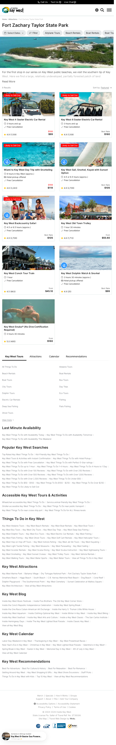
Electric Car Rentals (11, 399)
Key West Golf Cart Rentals (59, 538)
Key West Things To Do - (18, 483)
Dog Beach (86, 577)
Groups (73, 695)
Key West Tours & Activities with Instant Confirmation (26, 458)
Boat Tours (7, 380)
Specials (49, 695)
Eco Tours (63, 393)
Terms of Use (60, 707)
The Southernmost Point (33, 581)
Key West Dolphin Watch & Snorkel (80, 273)
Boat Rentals (65, 373)
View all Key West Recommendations (71, 676)
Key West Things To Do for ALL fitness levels (65, 510)
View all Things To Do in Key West (87, 558)
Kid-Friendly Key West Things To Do (52, 454)
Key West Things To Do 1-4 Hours (52, 466)
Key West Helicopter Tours (86, 538)
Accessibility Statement (69, 703)
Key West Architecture (12, 585)
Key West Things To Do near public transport (63, 506)
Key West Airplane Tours (13, 526)
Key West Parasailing (61, 546)
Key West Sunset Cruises (34, 554)
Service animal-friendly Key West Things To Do (68, 502)
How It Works (62, 695)
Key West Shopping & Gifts (39, 672)
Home (4, 19)
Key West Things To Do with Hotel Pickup (72, 458)
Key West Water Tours (60, 558)
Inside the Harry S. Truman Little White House (73, 609)
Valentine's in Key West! (94, 645)
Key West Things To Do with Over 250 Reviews (68, 470)
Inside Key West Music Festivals (16, 601)
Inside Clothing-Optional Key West (43, 613)
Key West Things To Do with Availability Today (23, 435)
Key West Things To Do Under (65, 478)
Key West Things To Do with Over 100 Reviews (23, 470)
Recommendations (76, 356)
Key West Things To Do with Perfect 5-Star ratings (70, 462)
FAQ (56, 699)
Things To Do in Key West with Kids (18, 676)
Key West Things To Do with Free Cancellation (23, 462)
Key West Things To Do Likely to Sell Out (20, 487)
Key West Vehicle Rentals (82, 554)
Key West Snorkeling (11, 554)
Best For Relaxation (57, 668)
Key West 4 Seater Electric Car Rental (24, 119)
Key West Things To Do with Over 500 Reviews (23, 474)
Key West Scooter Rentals (14, 550)
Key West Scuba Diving (38, 550)
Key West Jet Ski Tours (68, 542)
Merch (40, 695)
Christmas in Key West (40, 645)
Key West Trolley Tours (58, 554)
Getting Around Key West (13, 672)
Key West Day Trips (52, 529)
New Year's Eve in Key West (15, 645)
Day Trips (63, 386)
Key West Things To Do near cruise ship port (22, 510)
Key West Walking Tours (13, 558)
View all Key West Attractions (38, 585)
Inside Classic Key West (78, 621)
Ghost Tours (7, 413)
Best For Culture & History (34, 668)
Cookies (72, 707)
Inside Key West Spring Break (67, 605)
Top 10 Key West (44, 676)
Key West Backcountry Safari (20, 223)
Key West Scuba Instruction (64, 550)
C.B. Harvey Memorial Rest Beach (63, 577)
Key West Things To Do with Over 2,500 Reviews (24, 478)
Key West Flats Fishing (12, 538)
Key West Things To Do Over (88, 483)
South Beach (39, 577)
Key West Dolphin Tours (13, 534)
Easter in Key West (35, 649)
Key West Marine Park (12, 573)
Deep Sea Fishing (10, 406)
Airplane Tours (65, 367)
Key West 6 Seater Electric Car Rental (81, 119)
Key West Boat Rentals (61, 526)
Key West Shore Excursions (66, 672)
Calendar (54, 356)
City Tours (6, 386)
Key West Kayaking (90, 542)
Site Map (43, 718)
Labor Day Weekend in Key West (17, 641)
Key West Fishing (83, 534)
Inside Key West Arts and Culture (42, 617)
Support (39, 699)
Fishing (62, 399)
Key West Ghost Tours (35, 538)
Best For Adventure (11, 668)
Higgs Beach (25, 577)
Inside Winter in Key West (73, 613)
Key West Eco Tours (35, 534)
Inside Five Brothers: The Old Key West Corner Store (58, 601)
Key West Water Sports (36, 558)
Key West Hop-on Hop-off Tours (16, 542)
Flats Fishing (65, 406)
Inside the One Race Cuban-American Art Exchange (26, 609)
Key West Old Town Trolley (76, 223)
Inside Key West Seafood (13, 617)
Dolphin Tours (8, 393)
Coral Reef (98, 577)
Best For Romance (76, 668)
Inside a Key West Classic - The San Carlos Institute (83, 617)
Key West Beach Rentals (38, 526)
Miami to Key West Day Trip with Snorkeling (28, 169)
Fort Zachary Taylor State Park (82, 573)
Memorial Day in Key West (58, 649)
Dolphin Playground (11, 581)
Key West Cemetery (56, 581)
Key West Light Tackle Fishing (15, 546)
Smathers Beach (9, 577)
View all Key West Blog (12, 625)
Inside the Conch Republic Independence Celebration (26, 605)
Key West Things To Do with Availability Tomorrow (69, 435)
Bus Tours (63, 380)
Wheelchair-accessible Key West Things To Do (23, 502)
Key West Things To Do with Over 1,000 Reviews (70, 474)
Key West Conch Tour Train (19, 273)
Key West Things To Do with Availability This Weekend (26, 439)
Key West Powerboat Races (72, 641)
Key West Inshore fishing (45, 542)
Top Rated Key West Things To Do (17, 454)
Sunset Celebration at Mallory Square (84, 581)
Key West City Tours (32, 529)
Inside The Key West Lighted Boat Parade (46, 621)
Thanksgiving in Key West (46, 641)
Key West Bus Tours (11, 529)
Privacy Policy (44, 707)
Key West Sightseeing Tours (92, 550)
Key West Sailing (80, 546)
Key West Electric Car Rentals (60, 534)
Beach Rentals (8, 373)
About (48, 699)
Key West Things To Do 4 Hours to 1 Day (88, 466)
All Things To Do (9, 367)
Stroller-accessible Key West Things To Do (21, 506)
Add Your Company (69, 699)
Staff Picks (86, 672)
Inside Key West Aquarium (14, 613)
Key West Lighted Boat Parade (67, 645)
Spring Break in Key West (13, 649)
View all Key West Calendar (14, 653)
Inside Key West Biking (97, 613)
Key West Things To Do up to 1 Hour (18, 466)
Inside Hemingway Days (13, 621)
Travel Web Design (57, 718)
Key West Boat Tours (83, 526)
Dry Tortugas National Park (53, 573)
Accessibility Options (45, 703)
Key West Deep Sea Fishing (76, 529)
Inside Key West (63, 712)
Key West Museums (40, 546)
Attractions (12, 19)
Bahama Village (31, 573)
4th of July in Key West (83, 649)
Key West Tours (14, 356)
